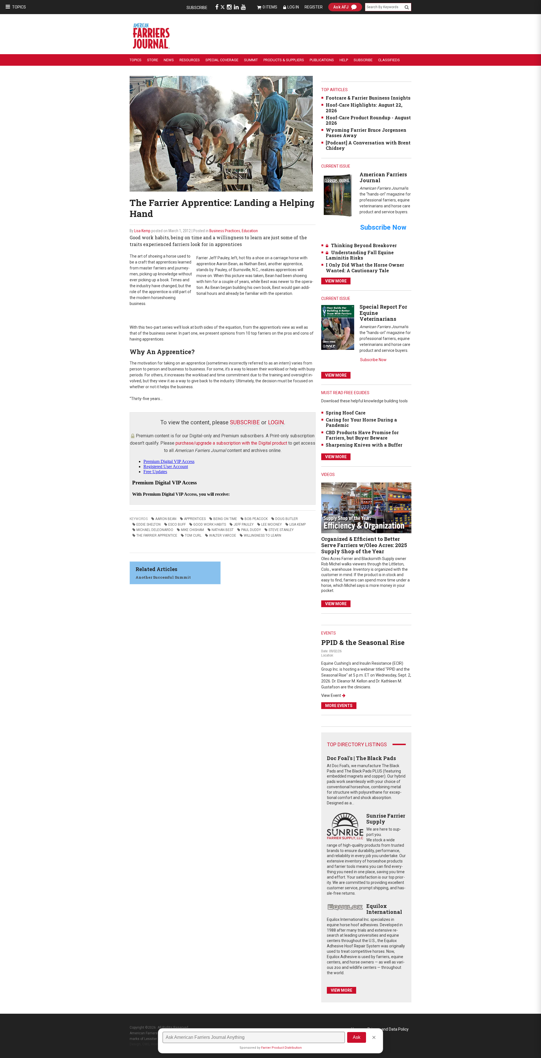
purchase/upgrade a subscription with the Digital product (231, 443)
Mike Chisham (192, 530)
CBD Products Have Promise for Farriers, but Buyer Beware (362, 435)
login (276, 422)
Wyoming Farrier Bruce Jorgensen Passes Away (366, 132)
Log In (293, 7)
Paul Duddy (251, 530)
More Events (338, 705)
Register (314, 7)
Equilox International (384, 909)
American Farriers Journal (383, 177)
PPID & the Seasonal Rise (363, 642)
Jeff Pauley (244, 524)
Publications (322, 60)
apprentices (195, 519)
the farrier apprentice (156, 535)
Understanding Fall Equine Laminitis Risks (360, 255)
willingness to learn (262, 535)
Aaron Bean (165, 519)
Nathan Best (223, 530)
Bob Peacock (256, 519)
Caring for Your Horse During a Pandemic (361, 422)
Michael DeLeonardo (154, 530)
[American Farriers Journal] (337, 195)
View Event (331, 695)
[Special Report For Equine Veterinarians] (337, 327)
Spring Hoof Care (345, 413)
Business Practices (224, 231)
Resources (189, 60)
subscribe (245, 422)
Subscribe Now (373, 359)
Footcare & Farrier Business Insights (368, 98)
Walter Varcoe (222, 535)
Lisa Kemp (142, 231)
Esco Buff (177, 524)
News (169, 60)
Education (250, 231)
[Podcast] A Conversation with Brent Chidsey (368, 145)
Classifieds (389, 60)
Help (344, 60)
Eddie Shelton (148, 524)
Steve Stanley (281, 530)
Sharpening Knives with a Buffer (364, 445)
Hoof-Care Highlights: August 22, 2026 (364, 107)
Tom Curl (193, 535)
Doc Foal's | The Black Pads (361, 758)
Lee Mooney (271, 524)
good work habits (209, 524)
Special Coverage (221, 60)
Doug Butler (286, 519)
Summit (251, 60)
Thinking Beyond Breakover (364, 245)
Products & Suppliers (283, 60)
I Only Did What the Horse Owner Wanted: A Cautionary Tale (365, 267)
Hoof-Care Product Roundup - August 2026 (368, 120)
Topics (19, 7)
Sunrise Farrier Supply (385, 818)
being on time (225, 519)
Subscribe (197, 7)
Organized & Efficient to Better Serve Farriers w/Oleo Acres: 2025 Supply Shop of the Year (364, 544)
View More (336, 281)
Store (152, 60)
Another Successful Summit (163, 577)
